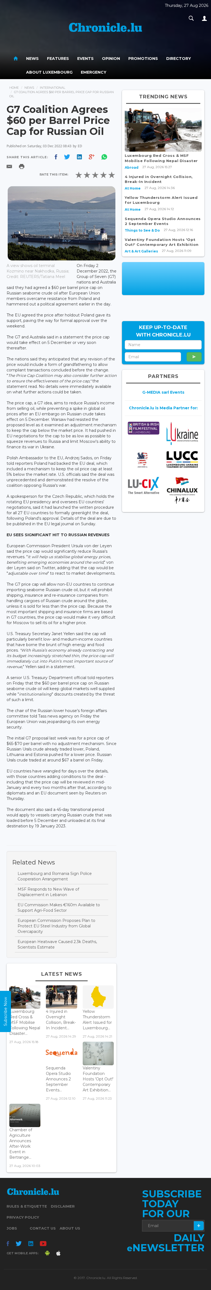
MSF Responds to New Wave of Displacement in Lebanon (48, 892)
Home (14, 88)
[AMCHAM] (143, 460)
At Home (133, 188)
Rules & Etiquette (27, 1206)
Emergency (93, 72)
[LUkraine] (182, 433)
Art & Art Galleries (141, 251)
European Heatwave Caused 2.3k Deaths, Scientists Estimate (57, 944)
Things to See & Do (142, 230)
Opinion (111, 58)
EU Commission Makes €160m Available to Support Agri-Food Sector (59, 907)
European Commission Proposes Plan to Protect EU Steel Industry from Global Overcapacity (56, 926)
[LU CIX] (143, 485)
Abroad (131, 167)
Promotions (143, 58)
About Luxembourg (49, 72)
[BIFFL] (143, 428)
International (52, 88)
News (32, 58)
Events (85, 58)
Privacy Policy (23, 1217)
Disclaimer (63, 1206)
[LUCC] (182, 459)
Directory (178, 58)
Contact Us (43, 1228)
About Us (70, 1228)
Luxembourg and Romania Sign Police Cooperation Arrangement (55, 876)
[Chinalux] (182, 490)
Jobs (12, 1228)
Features (58, 58)
